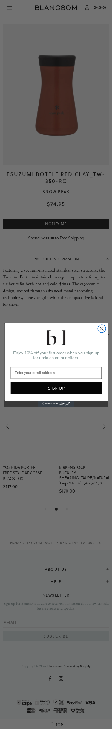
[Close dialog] (102, 329)
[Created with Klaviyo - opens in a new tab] (56, 403)
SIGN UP (56, 388)
